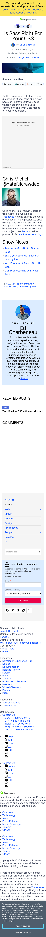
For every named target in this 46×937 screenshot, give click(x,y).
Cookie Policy (7, 917)
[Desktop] (23, 518)
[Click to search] (39, 552)
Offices (6, 830)
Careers (6, 827)
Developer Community (22, 284)
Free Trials (8, 648)
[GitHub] (6, 753)
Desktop (9, 518)
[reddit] (24, 610)
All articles (9, 500)
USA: (17, 717)
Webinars (7, 678)
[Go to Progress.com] (7, 794)
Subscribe (23, 600)
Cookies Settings (23, 932)
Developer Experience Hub (17, 661)
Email (7, 581)
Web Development (27, 286)
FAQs (5, 693)
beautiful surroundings (30, 234)
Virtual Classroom (12, 687)
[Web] (23, 509)
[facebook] (7, 610)
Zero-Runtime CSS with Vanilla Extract (22, 411)
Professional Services (14, 681)
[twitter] (13, 610)
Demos (6, 663)
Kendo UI (5, 636)
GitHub (24, 378)
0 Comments (32, 57)
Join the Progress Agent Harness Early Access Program (23, 11)
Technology (8, 815)
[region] (23, 919)
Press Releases (10, 821)
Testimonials (9, 705)
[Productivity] (23, 528)
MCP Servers (7, 642)
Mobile (8, 514)
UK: (17, 720)
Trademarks (37, 887)
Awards (6, 818)
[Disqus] (23, 457)
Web (15, 286)
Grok (40, 84)
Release (9, 537)
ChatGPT (9, 84)
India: (18, 723)
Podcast (8, 286)
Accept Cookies (23, 926)
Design (21, 57)
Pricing (6, 651)
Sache (24, 231)
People (9, 532)
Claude (31, 84)
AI (6, 541)
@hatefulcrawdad (20, 184)
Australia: (20, 729)
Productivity (11, 527)
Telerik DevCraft (9, 631)
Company (7, 812)
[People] (23, 532)
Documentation (10, 666)
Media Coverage (11, 824)
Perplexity (20, 84)
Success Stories (11, 702)
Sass (7, 251)
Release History (11, 669)
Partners (7, 684)
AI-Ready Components (28, 642)
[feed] (29, 610)
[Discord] (6, 756)
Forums (6, 672)
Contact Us (8, 714)
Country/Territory (12, 590)
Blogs (5, 675)
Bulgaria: (19, 726)
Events (6, 690)
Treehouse (8, 216)
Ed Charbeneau (27, 45)
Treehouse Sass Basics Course (22, 248)
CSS (8, 284)
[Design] (23, 523)
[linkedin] (18, 610)
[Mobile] (23, 514)
